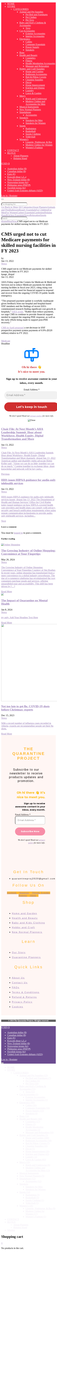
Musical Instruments (29, 107)
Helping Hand (20, 158)
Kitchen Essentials (15, 215)
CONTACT (13, 150)
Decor (28, 82)
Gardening (39, 212)
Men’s (22, 96)
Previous (5, 474)
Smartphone (25, 112)
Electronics (24, 39)
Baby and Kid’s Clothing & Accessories (32, 1087)
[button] (5, 163)
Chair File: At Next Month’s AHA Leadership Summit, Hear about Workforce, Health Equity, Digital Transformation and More (22, 434)
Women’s (23, 139)
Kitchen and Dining (35, 88)
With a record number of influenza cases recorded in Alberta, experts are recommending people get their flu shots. (27, 726)
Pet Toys (30, 20)
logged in (18, 533)
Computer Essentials (35, 44)
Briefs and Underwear (36, 98)
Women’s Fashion (34, 147)
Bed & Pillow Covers (36, 77)
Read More (6, 591)
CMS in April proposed (12, 327)
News (27, 215)
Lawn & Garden (33, 93)
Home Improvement (35, 85)
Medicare (5, 341)
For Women (11, 212)
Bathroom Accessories (36, 74)
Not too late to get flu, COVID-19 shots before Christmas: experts (25, 708)
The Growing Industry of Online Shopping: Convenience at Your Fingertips (28, 552)
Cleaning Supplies (34, 79)
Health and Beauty (28, 55)
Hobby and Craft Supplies (32, 69)
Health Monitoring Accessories (40, 63)
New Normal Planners (30, 109)
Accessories (31, 115)
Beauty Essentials (27, 210)
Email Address (32, 389)
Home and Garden (34, 71)
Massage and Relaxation (37, 66)
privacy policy (36, 416)
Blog (9, 221)
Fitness (29, 60)
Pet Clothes (31, 17)
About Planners (20, 155)
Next (3, 521)
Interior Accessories (35, 36)
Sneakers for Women (36, 123)
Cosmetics (30, 58)
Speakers (30, 50)
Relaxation (35, 215)
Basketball (31, 131)
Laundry (30, 90)
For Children (42, 210)
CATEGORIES (21, 9)
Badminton (31, 128)
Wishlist (11, 1230)
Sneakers (23, 117)
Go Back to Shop (9, 207)
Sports (22, 126)
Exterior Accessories (35, 33)
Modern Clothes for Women (39, 145)
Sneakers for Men (34, 120)
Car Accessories (27, 31)
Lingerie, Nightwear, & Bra (39, 142)
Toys (28, 28)
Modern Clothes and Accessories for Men (35, 102)
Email (12, 1364)
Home (4, 221)
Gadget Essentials (25, 212)
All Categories (25, 207)
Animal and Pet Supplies (31, 12)
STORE (11, 6)
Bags (21, 52)
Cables (29, 41)
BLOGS (11, 153)
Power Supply (32, 47)
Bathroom (14, 210)
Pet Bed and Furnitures (37, 14)
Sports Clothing (33, 134)
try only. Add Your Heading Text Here (19, 617)
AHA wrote (17, 311)
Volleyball (30, 136)
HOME (11, 3)
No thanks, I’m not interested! (28, 1392)
